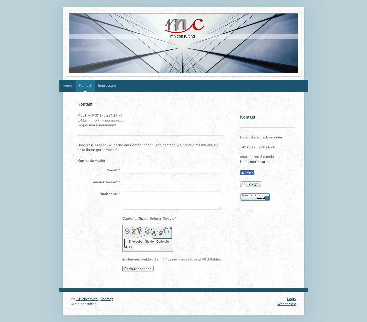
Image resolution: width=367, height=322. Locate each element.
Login (291, 299)
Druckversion (87, 299)
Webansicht (286, 304)
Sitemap (106, 299)
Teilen (248, 173)
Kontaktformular (252, 162)
